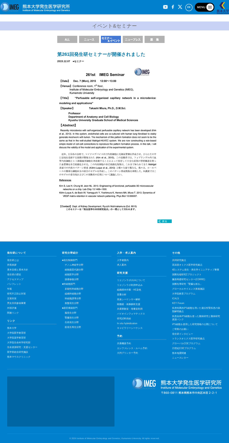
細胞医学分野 (72, 274)
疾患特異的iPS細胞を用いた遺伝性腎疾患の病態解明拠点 (196, 310)
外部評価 (11, 308)
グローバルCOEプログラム (186, 343)
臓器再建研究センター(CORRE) (188, 279)
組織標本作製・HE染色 (129, 290)
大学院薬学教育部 (16, 338)
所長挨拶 (11, 265)
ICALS (175, 298)
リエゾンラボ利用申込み (130, 285)
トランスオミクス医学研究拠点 (188, 338)
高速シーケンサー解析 (128, 299)
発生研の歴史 (14, 274)
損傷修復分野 (72, 279)
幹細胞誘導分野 (73, 298)
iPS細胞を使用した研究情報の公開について (195, 324)
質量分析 (121, 294)
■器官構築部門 (69, 308)
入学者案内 (123, 260)
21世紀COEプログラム (184, 348)
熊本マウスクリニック (18, 357)
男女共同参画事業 (16, 303)
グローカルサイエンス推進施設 (188, 289)
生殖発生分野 (72, 322)
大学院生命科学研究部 (18, 342)
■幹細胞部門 (68, 284)
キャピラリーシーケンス (130, 328)
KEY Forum (178, 303)
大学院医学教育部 (16, 333)
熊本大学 (11, 328)
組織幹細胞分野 (73, 293)
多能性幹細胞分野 (74, 289)
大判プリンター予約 (127, 353)
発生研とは (13, 260)
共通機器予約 (124, 343)
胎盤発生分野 (72, 303)
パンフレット (14, 284)
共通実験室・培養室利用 (130, 309)
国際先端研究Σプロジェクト (186, 274)
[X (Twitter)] (180, 5)
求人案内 (121, 265)
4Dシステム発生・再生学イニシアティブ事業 (195, 269)
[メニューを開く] (204, 7)
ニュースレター (180, 358)
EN (189, 7)
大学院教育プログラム (183, 293)
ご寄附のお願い (180, 329)
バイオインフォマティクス (131, 314)
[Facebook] (172, 5)
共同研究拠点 (179, 260)
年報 (9, 289)
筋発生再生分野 (73, 327)
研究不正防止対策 (16, 293)
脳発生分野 (70, 313)
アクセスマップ (15, 279)
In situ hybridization (127, 323)
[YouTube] (165, 5)
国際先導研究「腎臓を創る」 (187, 284)
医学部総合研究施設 (17, 352)
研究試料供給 (124, 318)
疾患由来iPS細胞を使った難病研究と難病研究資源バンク (196, 318)
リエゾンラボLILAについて (131, 280)
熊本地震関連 (179, 353)
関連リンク (13, 313)
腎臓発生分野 (72, 317)
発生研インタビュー (182, 334)
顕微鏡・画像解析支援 (128, 304)
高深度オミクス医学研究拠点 (187, 265)
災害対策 (11, 298)
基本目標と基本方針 (17, 269)
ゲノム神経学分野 (74, 265)
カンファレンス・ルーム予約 (132, 348)
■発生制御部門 (69, 260)
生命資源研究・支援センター (22, 347)
